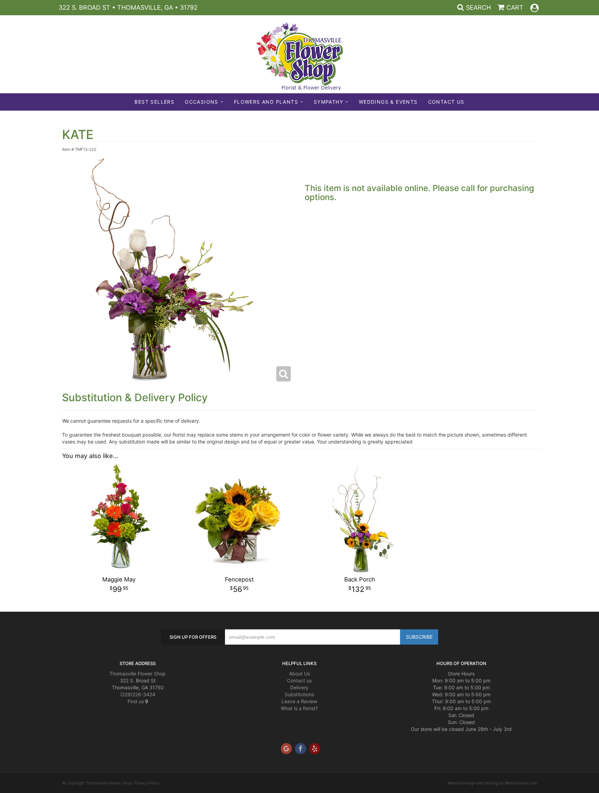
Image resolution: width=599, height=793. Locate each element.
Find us (136, 701)
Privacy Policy (146, 783)
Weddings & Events (388, 102)
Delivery (299, 687)
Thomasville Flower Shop (138, 673)
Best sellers (154, 102)
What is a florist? (299, 708)
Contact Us (446, 102)
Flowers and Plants (266, 102)
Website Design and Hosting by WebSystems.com (492, 783)
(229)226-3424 (137, 694)
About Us (299, 673)
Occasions (201, 102)
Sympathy (328, 102)
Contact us (299, 680)
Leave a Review (299, 701)
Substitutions (299, 694)
